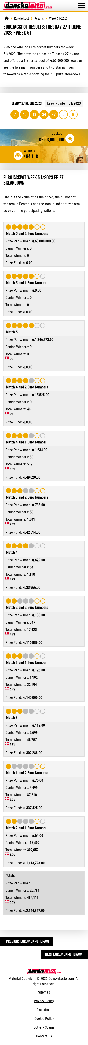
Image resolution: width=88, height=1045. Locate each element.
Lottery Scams (44, 1027)
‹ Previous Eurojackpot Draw (27, 941)
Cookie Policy (44, 1018)
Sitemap (44, 992)
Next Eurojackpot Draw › (64, 954)
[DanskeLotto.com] (27, 4)
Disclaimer (44, 1010)
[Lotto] (7, 18)
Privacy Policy (44, 1001)
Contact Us (44, 1036)
